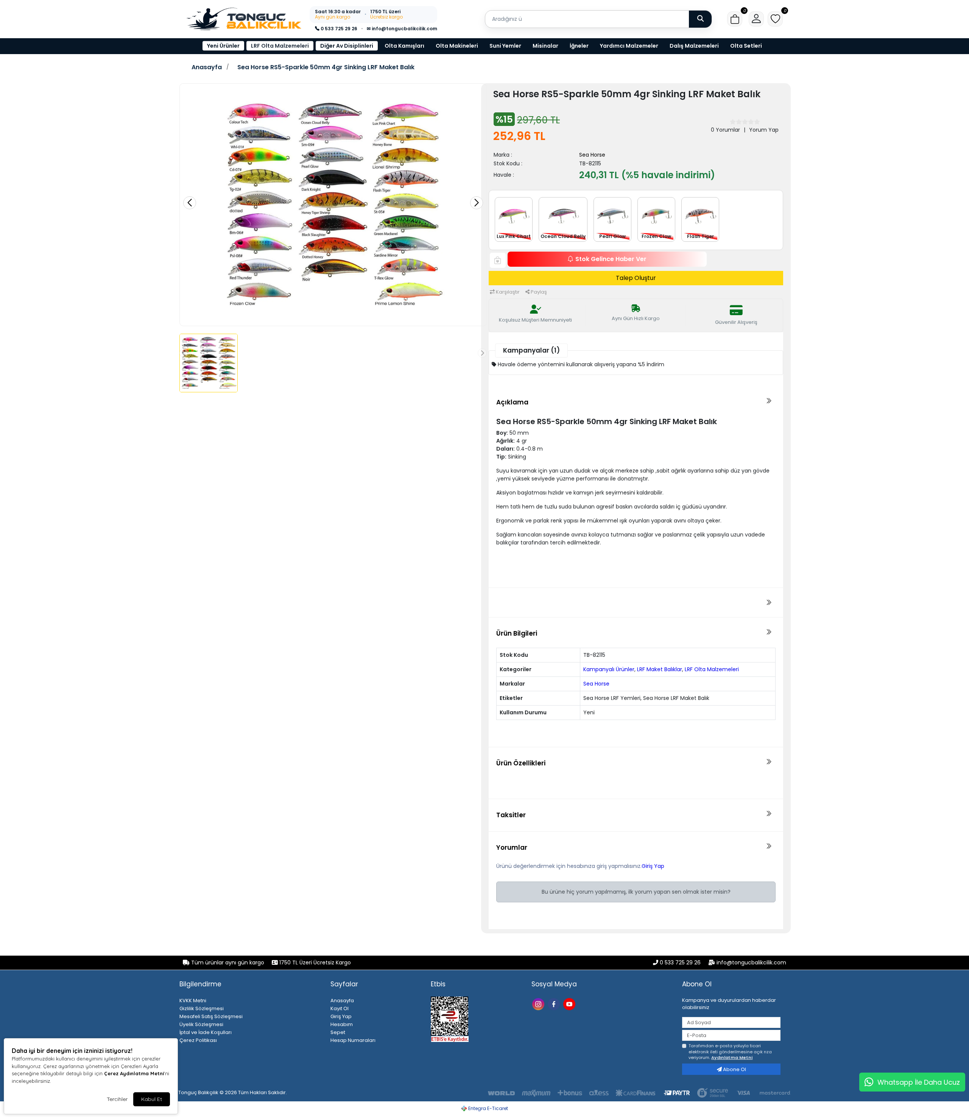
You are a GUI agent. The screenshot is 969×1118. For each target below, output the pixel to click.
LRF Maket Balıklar (659, 669)
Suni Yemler (505, 46)
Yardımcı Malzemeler (629, 46)
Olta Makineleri (457, 46)
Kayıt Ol (339, 1008)
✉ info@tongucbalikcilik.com (402, 28)
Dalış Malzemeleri (694, 46)
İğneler (579, 46)
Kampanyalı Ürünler (608, 669)
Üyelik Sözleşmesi (201, 1024)
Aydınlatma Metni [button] (731, 1057)
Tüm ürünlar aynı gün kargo (228, 962)
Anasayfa (207, 67)
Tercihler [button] (117, 1099)
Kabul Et (151, 1099)
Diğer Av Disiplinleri (346, 46)
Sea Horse (592, 155)
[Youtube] (570, 1003)
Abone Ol (734, 1069)
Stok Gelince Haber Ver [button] (611, 259)
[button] (734, 18)
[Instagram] (539, 1003)
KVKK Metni (192, 1000)
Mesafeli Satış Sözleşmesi (211, 1016)
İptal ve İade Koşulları (205, 1032)
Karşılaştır (507, 291)
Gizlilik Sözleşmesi (201, 1008)
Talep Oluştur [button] (636, 278)
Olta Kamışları (404, 46)
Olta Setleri (746, 46)
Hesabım (341, 1024)
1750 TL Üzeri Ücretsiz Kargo (314, 962)
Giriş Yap (653, 866)
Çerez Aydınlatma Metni (134, 1073)
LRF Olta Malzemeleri (280, 46)
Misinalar (545, 46)
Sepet (337, 1032)
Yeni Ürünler (223, 46)
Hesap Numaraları (352, 1040)
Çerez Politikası (198, 1040)
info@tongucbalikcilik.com (751, 962)
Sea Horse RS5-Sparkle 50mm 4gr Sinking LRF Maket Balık (325, 67)
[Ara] (700, 19)
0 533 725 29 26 (338, 28)
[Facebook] (554, 1003)
